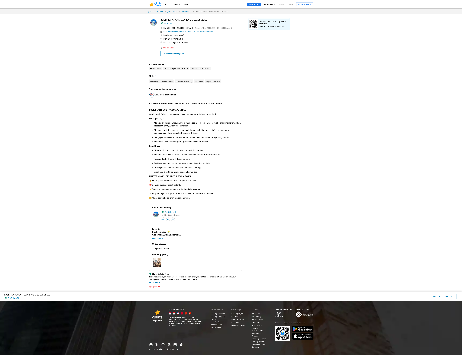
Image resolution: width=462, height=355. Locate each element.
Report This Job (157, 287)
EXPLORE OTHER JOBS (174, 53)
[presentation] (155, 4)
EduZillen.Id (169, 23)
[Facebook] (163, 344)
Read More (156, 238)
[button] (162, 23)
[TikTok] (181, 344)
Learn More (154, 282)
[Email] (175, 344)
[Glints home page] (155, 4)
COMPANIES (176, 4)
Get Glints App (254, 4)
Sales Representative (203, 31)
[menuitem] (269, 4)
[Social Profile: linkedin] (168, 219)
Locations (160, 11)
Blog (186, 4)
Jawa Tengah (172, 11)
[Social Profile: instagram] (173, 219)
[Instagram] (151, 344)
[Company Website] (163, 219)
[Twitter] (157, 344)
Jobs (166, 4)
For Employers (303, 4)
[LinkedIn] (169, 344)
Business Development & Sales (177, 31)
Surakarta (185, 11)
